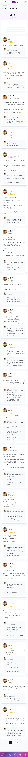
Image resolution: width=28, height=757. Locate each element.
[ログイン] (25, 2)
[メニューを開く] (2, 2)
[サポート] (5, 2)
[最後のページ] (17, 742)
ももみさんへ (11, 37)
